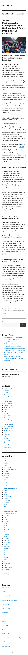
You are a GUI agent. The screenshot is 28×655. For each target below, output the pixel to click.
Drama (6, 484)
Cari (3, 322)
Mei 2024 (6, 438)
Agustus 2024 (8, 432)
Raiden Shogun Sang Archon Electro (14, 348)
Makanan (6, 521)
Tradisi (6, 565)
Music (5, 528)
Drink (5, 486)
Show (5, 555)
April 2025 (7, 415)
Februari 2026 (8, 397)
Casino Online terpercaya (9, 600)
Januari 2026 (7, 399)
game (5, 494)
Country (6, 477)
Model (5, 523)
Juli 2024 (6, 434)
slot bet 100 (5, 587)
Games (6, 498)
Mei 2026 (6, 395)
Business (6, 473)
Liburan (6, 519)
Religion (6, 544)
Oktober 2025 (8, 405)
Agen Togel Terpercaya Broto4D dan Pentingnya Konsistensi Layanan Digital (14, 352)
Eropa (10, 310)
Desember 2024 (8, 424)
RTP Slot (4, 592)
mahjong (5, 612)
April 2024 (7, 441)
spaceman (5, 625)
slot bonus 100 (6, 617)
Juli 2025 (6, 409)
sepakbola (7, 548)
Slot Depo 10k (6, 596)
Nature (6, 532)
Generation (7, 502)
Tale (5, 561)
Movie (5, 525)
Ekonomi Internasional (10, 488)
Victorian (6, 569)
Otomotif (6, 534)
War (5, 571)
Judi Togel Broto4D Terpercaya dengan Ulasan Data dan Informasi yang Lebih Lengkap (14, 340)
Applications (7, 463)
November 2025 (8, 403)
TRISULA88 (5, 633)
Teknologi (7, 563)
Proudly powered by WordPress (16, 652)
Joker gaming (6, 608)
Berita (5, 465)
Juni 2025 (6, 411)
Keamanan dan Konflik (10, 511)
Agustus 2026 (8, 388)
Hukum (6, 507)
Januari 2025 (7, 422)
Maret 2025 (7, 418)
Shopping (6, 553)
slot (3, 629)
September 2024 (8, 430)
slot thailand (6, 646)
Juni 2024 (6, 436)
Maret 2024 (7, 443)
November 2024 (8, 426)
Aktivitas (6, 459)
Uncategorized (8, 567)
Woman (6, 576)
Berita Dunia (11, 308)
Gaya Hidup (7, 500)
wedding (6, 573)
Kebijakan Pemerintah (18, 310)
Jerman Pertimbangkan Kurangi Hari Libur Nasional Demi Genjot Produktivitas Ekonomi (14, 27)
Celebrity (6, 475)
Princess (6, 540)
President (6, 538)
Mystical (6, 530)
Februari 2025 (8, 420)
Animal (6, 461)
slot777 (4, 621)
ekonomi (4, 312)
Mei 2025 (6, 413)
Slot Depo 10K (6, 604)
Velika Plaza (7, 5)
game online (7, 496)
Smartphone (7, 557)
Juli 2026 (6, 390)
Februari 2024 (8, 445)
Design (6, 482)
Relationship (7, 542)
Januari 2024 (7, 447)
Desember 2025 (8, 401)
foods (5, 492)
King (5, 517)
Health (6, 505)
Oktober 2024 (8, 428)
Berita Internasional (10, 469)
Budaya (6, 471)
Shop (5, 551)
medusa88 (5, 642)
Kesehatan (7, 515)
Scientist (6, 546)
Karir (5, 509)
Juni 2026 (6, 392)
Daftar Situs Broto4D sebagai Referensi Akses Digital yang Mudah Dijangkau (14, 358)
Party (5, 536)
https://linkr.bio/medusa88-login (12, 638)
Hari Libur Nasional (12, 312)
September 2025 (8, 407)
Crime (5, 479)
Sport (5, 559)
